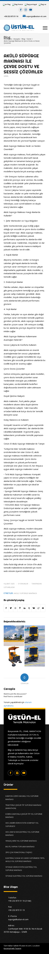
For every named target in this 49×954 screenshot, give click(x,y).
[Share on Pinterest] (20, 608)
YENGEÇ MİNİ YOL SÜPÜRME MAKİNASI (21, 841)
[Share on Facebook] (6, 608)
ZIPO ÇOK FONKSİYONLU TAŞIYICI (18, 852)
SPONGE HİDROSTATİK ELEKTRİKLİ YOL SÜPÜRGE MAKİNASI (21, 868)
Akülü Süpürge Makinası (25, 593)
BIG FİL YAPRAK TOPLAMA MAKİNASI (19, 846)
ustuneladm (9, 587)
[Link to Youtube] (30, 9)
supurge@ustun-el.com (36, 16)
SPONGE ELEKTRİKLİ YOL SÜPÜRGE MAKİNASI (23, 876)
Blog (7, 37)
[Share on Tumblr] (29, 608)
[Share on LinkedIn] (24, 608)
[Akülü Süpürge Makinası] (34, 635)
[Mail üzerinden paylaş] (43, 608)
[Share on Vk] (34, 608)
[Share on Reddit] (38, 608)
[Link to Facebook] (21, 9)
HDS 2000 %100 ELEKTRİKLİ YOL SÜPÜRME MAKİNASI (22, 833)
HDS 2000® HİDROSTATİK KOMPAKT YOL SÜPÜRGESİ (22, 824)
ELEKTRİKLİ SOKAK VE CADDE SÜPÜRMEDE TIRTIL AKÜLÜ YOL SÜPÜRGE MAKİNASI (25, 859)
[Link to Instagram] (25, 9)
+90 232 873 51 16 (11, 16)
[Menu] (44, 27)
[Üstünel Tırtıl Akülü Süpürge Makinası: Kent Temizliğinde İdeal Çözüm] (14, 656)
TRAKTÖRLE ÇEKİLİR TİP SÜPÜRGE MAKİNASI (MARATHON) (23, 806)
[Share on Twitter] (11, 608)
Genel (6, 76)
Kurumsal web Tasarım (12, 948)
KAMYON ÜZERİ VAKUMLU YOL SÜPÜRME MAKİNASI (22, 797)
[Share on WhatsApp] (15, 608)
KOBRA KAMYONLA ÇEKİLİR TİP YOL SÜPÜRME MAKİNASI (23, 815)
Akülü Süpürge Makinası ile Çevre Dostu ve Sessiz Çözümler (23, 63)
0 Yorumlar (23, 584)
